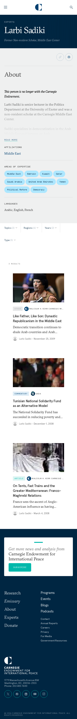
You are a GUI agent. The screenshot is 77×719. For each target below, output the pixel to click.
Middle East (12, 153)
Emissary (12, 601)
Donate (11, 625)
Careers (45, 627)
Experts (11, 617)
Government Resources (54, 640)
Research (12, 593)
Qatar (59, 173)
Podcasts (47, 611)
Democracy (38, 189)
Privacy (45, 632)
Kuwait (46, 173)
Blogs (45, 605)
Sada (38, 394)
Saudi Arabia (14, 181)
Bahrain (31, 173)
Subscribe (20, 567)
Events (45, 599)
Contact (45, 619)
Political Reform (17, 189)
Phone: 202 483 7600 (15, 685)
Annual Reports (49, 623)
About (10, 609)
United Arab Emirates (40, 181)
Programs (48, 592)
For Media (46, 636)
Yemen (62, 181)
